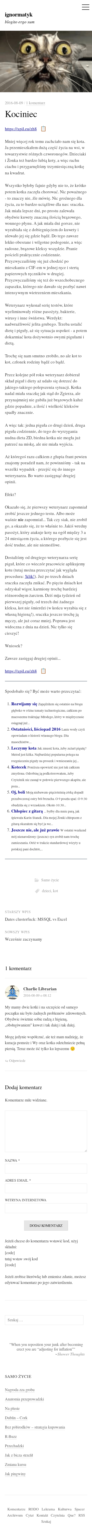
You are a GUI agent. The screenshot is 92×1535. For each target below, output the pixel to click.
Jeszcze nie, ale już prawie (35, 830)
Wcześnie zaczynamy (23, 939)
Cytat (30, 1515)
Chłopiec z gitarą (27, 811)
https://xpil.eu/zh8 (21, 129)
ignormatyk (19, 14)
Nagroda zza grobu (20, 1389)
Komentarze (16, 1508)
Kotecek (18, 767)
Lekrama (48, 1508)
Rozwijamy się (24, 704)
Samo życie (50, 880)
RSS (82, 1515)
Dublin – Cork (16, 1417)
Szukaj (46, 1521)
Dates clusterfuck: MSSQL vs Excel (36, 919)
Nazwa (12, 1160)
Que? (72, 1515)
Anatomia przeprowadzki (24, 1399)
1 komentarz (35, 102)
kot (55, 890)
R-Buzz (11, 1436)
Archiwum (15, 1515)
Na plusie (12, 1408)
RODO (33, 1508)
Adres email (18, 1180)
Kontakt (42, 1515)
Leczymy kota (24, 748)
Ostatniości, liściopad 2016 (36, 729)
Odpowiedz (17, 1060)
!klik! (30, 576)
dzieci (46, 890)
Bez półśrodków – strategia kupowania (35, 1427)
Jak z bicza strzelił (19, 1455)
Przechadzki (14, 1445)
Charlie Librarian (40, 989)
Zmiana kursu (15, 1464)
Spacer (80, 1508)
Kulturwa (65, 1508)
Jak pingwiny (15, 1473)
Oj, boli (18, 792)
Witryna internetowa (25, 1200)
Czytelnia (58, 1515)
